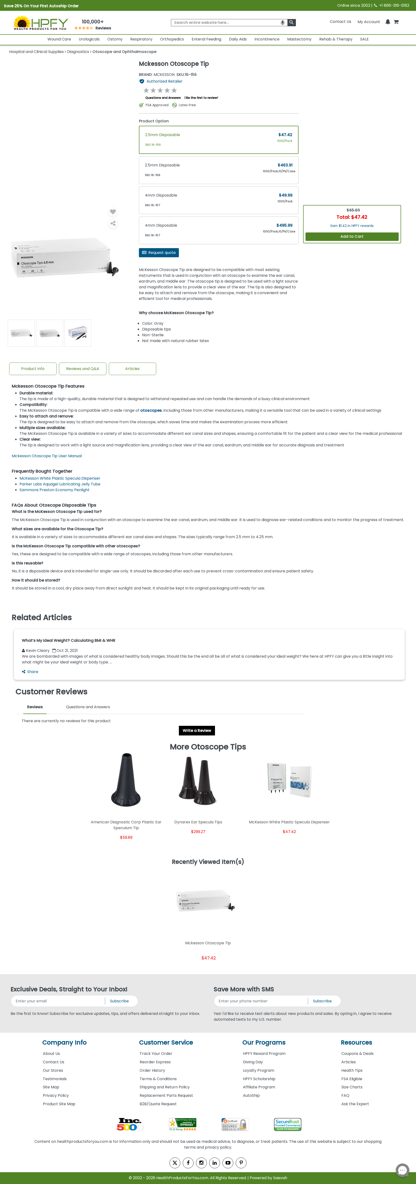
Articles (132, 368)
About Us (51, 1053)
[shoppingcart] (396, 21)
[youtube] (227, 1163)
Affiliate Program (259, 1087)
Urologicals (89, 39)
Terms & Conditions (158, 1079)
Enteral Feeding (206, 39)
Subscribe (119, 1001)
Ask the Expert (355, 1104)
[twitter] (174, 1163)
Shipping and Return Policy (165, 1087)
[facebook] (188, 1163)
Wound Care (59, 39)
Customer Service (166, 1042)
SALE (364, 39)
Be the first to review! (202, 98)
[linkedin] (214, 1163)
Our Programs (264, 1042)
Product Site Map (59, 1104)
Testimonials (55, 1079)
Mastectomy (299, 39)
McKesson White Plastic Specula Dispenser (60, 478)
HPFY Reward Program (264, 1053)
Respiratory (141, 39)
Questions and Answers (163, 98)
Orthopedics (172, 39)
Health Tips (352, 1070)
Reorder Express (155, 1062)
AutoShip (251, 1095)
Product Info (33, 368)
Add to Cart (352, 236)
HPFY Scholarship (259, 1079)
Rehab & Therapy (335, 39)
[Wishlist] (113, 212)
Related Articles (42, 617)
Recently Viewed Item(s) (208, 862)
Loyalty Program (258, 1070)
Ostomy (115, 39)
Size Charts (352, 1087)
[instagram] (201, 1163)
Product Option (154, 121)
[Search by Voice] (283, 23)
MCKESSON (157, 75)
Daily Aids (238, 39)
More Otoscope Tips (208, 746)
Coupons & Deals (357, 1053)
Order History (152, 1070)
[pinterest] (241, 1163)
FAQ (345, 1095)
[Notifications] (387, 21)
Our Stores (53, 1070)
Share (32, 672)
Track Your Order (156, 1053)
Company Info (64, 1042)
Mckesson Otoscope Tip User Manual (47, 456)
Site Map (51, 1087)
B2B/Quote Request (158, 1104)
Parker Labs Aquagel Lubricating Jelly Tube (60, 484)
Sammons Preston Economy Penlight (55, 490)
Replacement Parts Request (166, 1095)
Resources (356, 1042)
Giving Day (253, 1062)
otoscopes (151, 410)
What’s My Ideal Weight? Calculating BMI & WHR (68, 640)
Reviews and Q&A (82, 368)
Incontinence (267, 39)
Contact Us (340, 21)
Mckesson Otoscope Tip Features (48, 386)
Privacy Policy (56, 1095)
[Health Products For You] (40, 22)
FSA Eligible (351, 1079)
